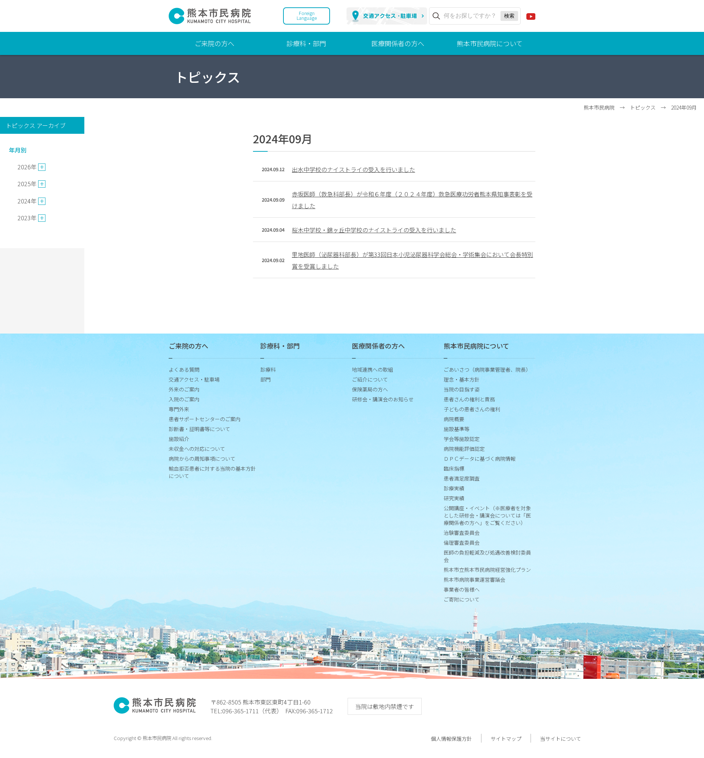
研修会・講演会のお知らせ (383, 399)
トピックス (643, 107)
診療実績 (454, 488)
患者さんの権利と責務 (469, 399)
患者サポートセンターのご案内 (205, 419)
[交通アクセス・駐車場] (386, 16)
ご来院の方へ (214, 43)
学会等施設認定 (462, 438)
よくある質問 (184, 369)
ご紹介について (370, 379)
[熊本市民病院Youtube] (530, 16)
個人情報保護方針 (451, 738)
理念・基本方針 (462, 379)
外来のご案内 (184, 389)
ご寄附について (462, 599)
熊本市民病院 (599, 107)
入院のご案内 (184, 399)
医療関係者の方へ (397, 43)
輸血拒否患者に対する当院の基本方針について (212, 472)
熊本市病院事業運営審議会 (474, 579)
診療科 (268, 369)
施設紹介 (179, 438)
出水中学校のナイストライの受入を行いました (353, 169)
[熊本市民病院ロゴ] (210, 19)
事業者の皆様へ (462, 589)
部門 (265, 379)
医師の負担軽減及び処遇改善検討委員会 (487, 556)
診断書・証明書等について (199, 429)
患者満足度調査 (462, 478)
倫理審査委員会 (462, 542)
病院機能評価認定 (464, 448)
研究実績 (454, 498)
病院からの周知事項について (202, 458)
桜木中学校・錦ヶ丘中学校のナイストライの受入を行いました (374, 229)
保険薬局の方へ (370, 389)
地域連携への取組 (372, 369)
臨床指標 (454, 468)
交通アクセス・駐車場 (194, 379)
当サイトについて (560, 738)
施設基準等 (456, 429)
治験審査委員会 (462, 532)
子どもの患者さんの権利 (472, 409)
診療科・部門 (306, 43)
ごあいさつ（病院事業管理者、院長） (487, 369)
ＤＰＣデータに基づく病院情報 (480, 458)
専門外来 (179, 409)
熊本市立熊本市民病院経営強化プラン (487, 569)
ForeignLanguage (307, 15)
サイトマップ (506, 738)
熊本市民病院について (489, 43)
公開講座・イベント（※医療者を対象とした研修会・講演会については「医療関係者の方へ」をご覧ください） (487, 515)
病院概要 (454, 419)
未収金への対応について (197, 448)
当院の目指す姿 (462, 389)
